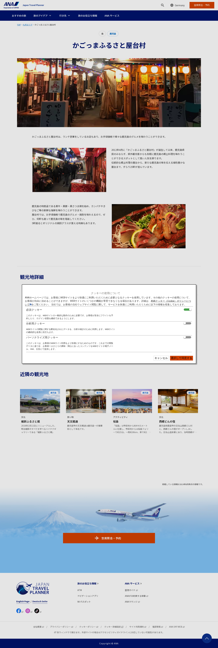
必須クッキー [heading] (34, 309)
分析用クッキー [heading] (35, 323)
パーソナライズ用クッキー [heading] (42, 337)
